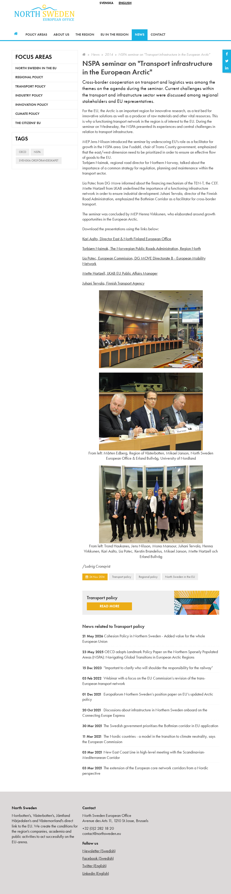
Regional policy (148, 577)
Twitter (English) (94, 865)
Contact (158, 34)
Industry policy (29, 95)
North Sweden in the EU (180, 577)
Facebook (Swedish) (98, 858)
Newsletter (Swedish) (99, 850)
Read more (109, 606)
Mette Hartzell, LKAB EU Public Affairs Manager (119, 273)
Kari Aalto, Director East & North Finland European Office (126, 238)
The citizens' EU (28, 123)
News (139, 34)
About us (61, 34)
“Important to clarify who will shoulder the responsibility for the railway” (147, 667)
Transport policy (121, 577)
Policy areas (36, 34)
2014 (109, 54)
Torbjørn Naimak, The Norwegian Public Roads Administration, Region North (141, 248)
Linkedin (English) (95, 873)
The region (85, 34)
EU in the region (115, 34)
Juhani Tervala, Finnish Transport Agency (113, 283)
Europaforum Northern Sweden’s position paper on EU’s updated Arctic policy (147, 696)
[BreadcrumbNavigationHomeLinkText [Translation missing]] (84, 54)
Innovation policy (31, 104)
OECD (22, 152)
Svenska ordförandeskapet (38, 160)
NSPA (37, 152)
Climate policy (27, 113)
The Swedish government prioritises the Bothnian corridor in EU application (150, 725)
